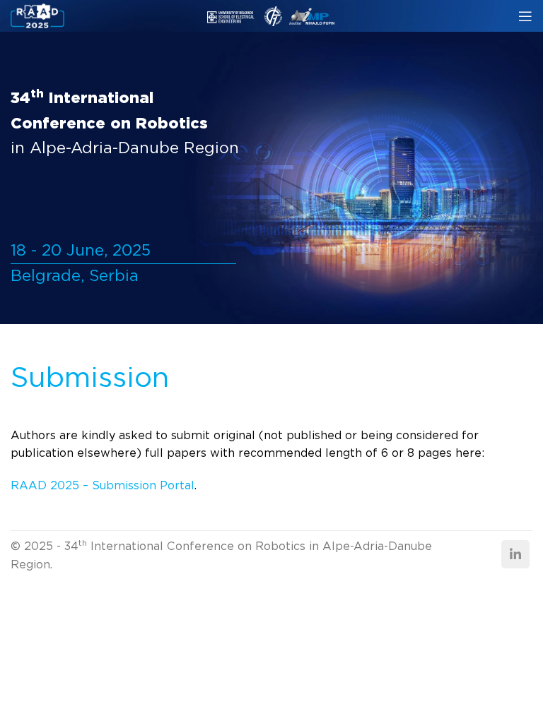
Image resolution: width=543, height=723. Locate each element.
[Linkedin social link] (515, 554)
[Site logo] (37, 15)
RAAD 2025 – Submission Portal (102, 485)
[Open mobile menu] (525, 16)
